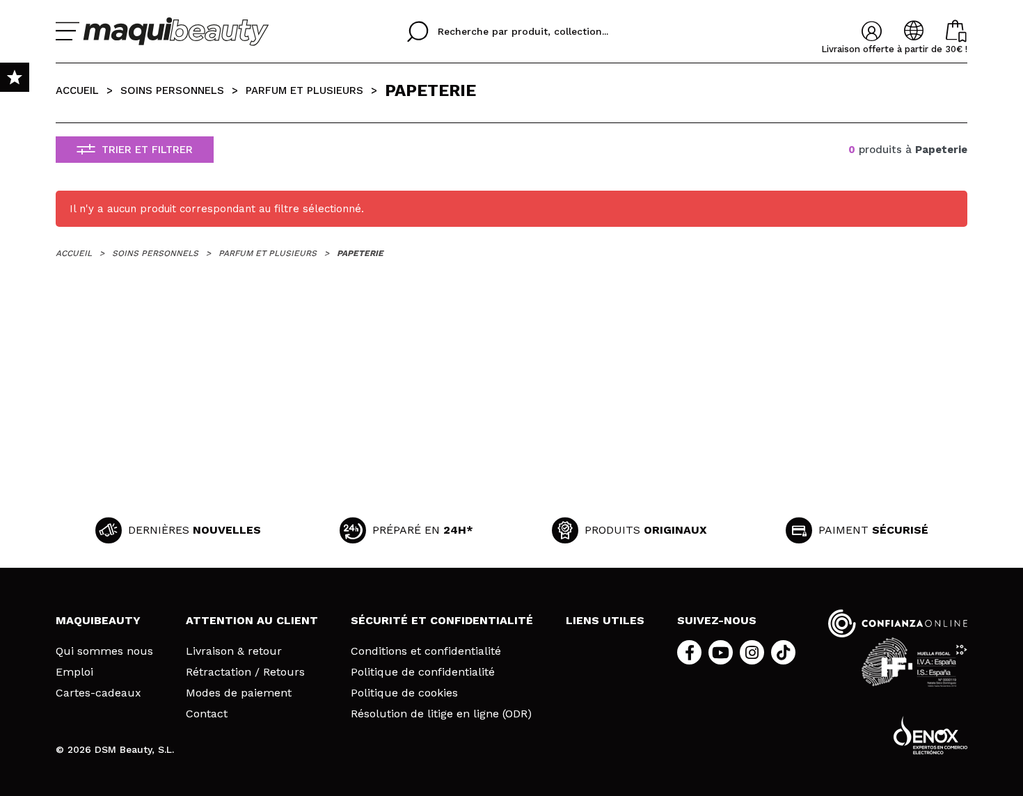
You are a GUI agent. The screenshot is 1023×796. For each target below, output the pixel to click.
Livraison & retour (234, 651)
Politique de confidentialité (423, 672)
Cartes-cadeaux (98, 693)
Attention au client (252, 620)
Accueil (77, 90)
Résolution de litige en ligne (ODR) (441, 713)
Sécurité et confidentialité (442, 620)
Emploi (74, 672)
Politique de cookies (404, 693)
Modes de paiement (239, 693)
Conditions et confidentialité (426, 651)
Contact (207, 713)
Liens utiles (605, 620)
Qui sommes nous (104, 651)
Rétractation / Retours (245, 672)
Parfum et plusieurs (304, 90)
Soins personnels (172, 90)
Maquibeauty (98, 620)
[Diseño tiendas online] (930, 735)
